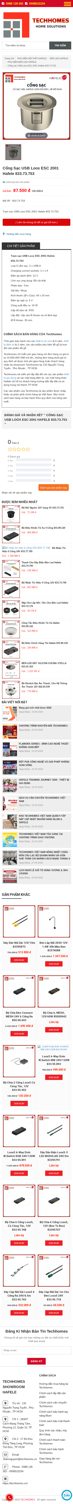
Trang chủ (9, 58)
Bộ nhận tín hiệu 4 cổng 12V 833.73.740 (44, 582)
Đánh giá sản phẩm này (53, 487)
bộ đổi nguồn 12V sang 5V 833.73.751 (43, 507)
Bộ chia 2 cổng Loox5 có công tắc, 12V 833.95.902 (19, 1086)
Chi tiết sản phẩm (21, 246)
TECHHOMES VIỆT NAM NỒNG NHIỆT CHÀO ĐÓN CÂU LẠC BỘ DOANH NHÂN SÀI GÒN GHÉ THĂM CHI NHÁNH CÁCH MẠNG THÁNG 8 (44, 855)
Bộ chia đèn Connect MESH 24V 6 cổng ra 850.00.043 (19, 1016)
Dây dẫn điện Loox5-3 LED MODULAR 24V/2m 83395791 (54, 1156)
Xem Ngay (19, 960)
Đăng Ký (36, 1361)
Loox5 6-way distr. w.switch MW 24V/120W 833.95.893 (53, 1060)
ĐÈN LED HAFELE (59, 58)
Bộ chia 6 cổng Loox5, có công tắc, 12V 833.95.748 (19, 1226)
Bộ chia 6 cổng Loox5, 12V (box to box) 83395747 (54, 1226)
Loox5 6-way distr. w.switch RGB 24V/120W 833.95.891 (19, 1156)
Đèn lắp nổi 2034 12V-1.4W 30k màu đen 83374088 (54, 946)
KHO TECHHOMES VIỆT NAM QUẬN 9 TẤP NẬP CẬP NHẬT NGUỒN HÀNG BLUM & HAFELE (42, 819)
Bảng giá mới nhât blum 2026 (35, 707)
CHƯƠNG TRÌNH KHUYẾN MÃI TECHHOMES (43, 725)
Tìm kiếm (60, 45)
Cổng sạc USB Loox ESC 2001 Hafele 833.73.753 (32, 65)
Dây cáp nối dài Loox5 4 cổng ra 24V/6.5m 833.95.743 (19, 1295)
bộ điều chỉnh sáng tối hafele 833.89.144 (45, 643)
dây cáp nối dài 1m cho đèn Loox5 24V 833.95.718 (54, 1295)
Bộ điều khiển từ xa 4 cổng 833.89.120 (43, 528)
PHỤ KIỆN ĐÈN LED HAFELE (22, 62)
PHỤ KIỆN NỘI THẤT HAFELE (32, 58)
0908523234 (36, 3)
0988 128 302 (14, 3)
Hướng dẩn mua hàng (18, 234)
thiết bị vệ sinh (44, 341)
